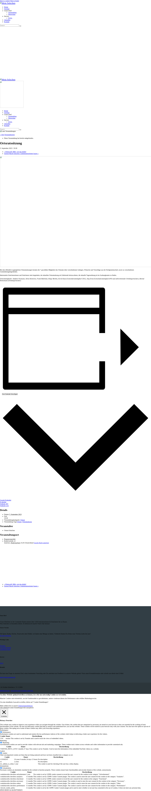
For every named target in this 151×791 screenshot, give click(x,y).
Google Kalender (5, 500)
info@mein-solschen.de (7, 677)
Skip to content (5, 1)
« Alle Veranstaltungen (7, 135)
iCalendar (3, 502)
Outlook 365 (4, 504)
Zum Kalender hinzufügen (9, 394)
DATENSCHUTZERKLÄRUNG (22, 691)
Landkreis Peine (5, 649)
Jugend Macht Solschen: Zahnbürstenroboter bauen (21, 153)
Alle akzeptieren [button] (28, 708)
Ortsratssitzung (27, 522)
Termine (2, 646)
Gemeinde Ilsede (5, 648)
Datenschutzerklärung (25, 706)
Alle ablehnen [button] (4, 708)
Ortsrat (22, 520)
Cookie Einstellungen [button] (16, 708)
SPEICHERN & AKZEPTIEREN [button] (11, 790)
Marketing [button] (3, 740)
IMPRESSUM (5, 691)
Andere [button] (2, 751)
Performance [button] (4, 730)
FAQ (1, 663)
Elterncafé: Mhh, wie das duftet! (15, 152)
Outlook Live (4, 506)
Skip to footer (14, 1)
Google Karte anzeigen (41, 543)
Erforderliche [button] (4, 766)
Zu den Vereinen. (5, 636)
